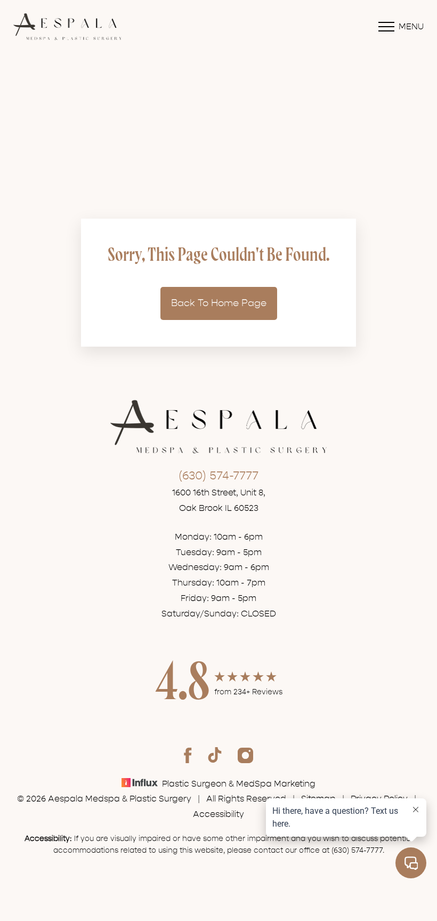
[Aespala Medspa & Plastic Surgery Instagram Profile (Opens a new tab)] (245, 755)
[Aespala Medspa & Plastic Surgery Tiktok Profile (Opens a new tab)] (215, 755)
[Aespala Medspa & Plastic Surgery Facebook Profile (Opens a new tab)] (188, 755)
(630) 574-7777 (218, 476)
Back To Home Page (218, 303)
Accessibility (218, 814)
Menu (411, 26)
